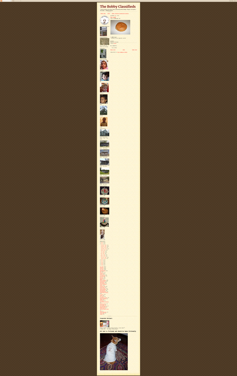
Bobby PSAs (103, 13)
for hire (101, 278)
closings (101, 294)
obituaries (102, 282)
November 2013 (104, 246)
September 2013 (104, 248)
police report (103, 288)
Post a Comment (114, 47)
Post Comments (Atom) (122, 52)
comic (101, 295)
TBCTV (109, 13)
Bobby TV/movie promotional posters (120, 13)
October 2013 (103, 247)
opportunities (103, 281)
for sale (101, 266)
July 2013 (103, 251)
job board (102, 300)
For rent (113, 17)
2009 (102, 263)
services (101, 268)
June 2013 (103, 252)
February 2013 (104, 257)
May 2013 (103, 253)
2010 (102, 262)
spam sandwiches (103, 312)
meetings (101, 267)
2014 (102, 242)
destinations (102, 290)
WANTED (101, 279)
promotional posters (104, 292)
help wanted (102, 283)
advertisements (103, 289)
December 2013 (104, 245)
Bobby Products (103, 280)
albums (101, 299)
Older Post (134, 49)
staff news (102, 313)
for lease (102, 296)
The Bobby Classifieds (118, 7)
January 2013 (103, 258)
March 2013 (103, 256)
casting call (102, 286)
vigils (101, 314)
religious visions (103, 297)
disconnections (103, 291)
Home (124, 49)
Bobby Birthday (103, 298)
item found (102, 287)
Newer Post (112, 49)
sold (101, 311)
